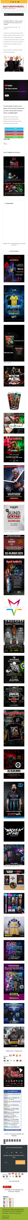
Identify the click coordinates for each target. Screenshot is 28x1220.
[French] (11, 1056)
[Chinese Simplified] (21, 1061)
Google (15, 134)
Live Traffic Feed (12, 1091)
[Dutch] (5, 1059)
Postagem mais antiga (20, 243)
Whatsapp (15, 137)
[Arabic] (17, 1061)
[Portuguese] (8, 1061)
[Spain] (17, 1056)
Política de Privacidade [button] (15, 1213)
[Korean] (14, 1061)
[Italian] (20, 1056)
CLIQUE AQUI (12, 113)
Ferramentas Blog (7, 1063)
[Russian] (5, 1061)
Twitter (15, 128)
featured (5, 28)
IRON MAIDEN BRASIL (13, 1094)
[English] (6, 1056)
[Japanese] (11, 1061)
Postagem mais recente (8, 243)
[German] (14, 1056)
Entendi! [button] (5, 1217)
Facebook (15, 131)
